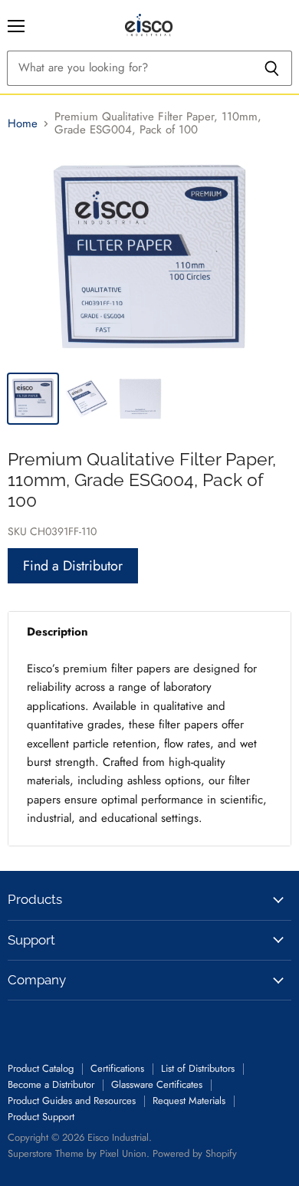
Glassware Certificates (156, 1084)
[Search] (271, 68)
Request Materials (189, 1100)
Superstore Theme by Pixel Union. (79, 1153)
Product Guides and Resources (72, 1100)
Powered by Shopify (195, 1153)
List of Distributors (198, 1068)
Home (23, 123)
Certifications (117, 1068)
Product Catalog (41, 1068)
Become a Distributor (51, 1084)
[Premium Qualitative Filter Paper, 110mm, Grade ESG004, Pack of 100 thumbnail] (33, 398)
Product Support (41, 1116)
